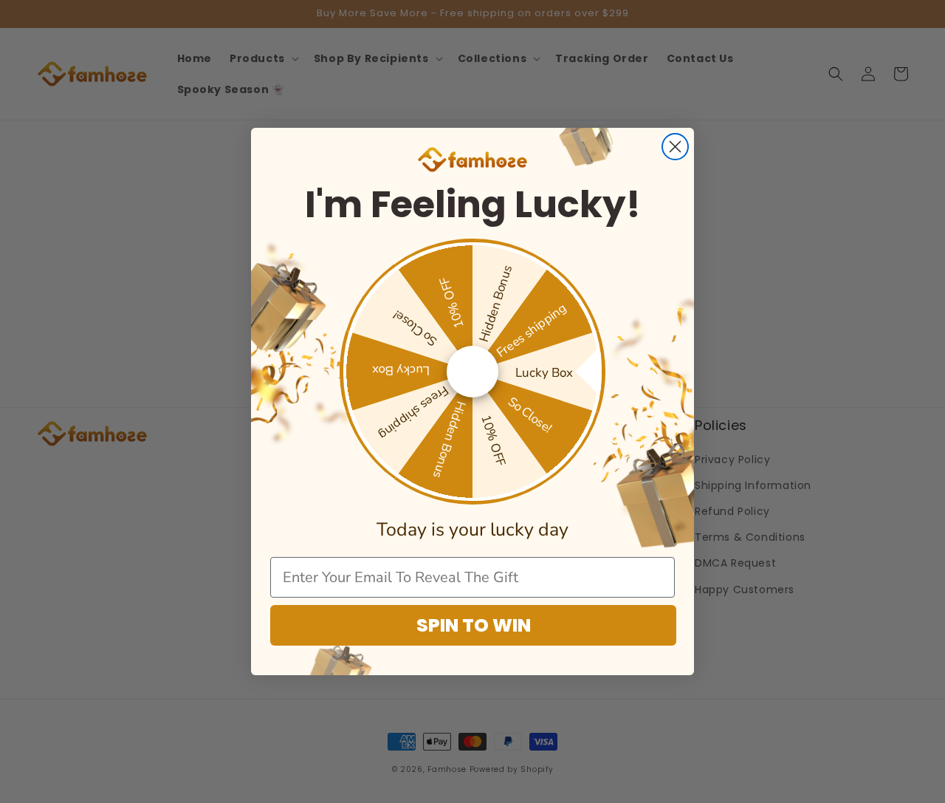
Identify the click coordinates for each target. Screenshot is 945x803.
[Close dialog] (675, 147)
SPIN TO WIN (473, 625)
